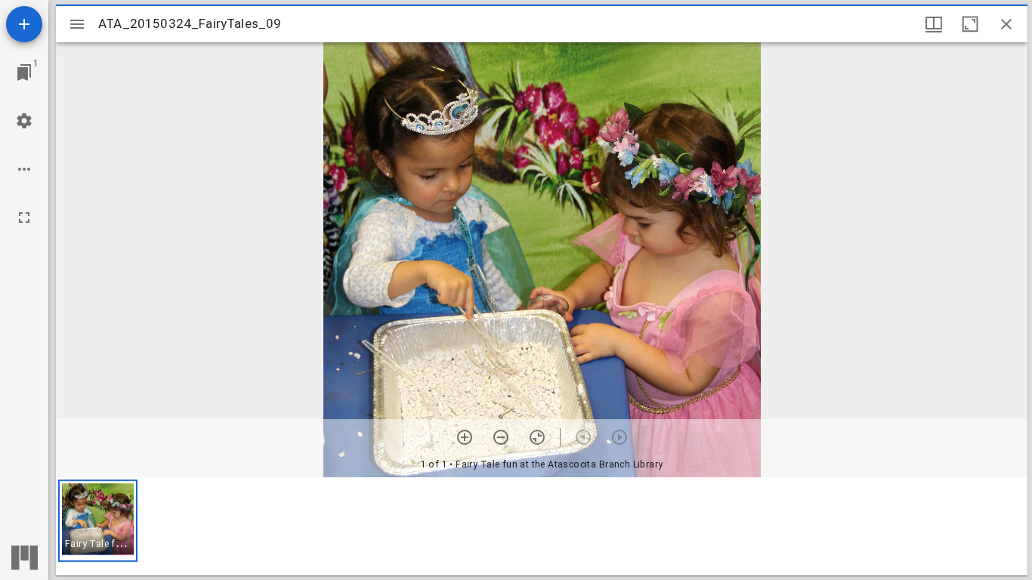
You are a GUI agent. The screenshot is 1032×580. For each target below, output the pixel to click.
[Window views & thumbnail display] (934, 24)
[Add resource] (24, 24)
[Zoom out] (501, 437)
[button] (98, 520)
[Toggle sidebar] (77, 24)
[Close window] (1006, 24)
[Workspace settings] (24, 121)
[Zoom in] (464, 437)
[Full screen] (24, 217)
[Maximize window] (970, 24)
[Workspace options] (24, 169)
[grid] (541, 526)
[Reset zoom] (537, 437)
